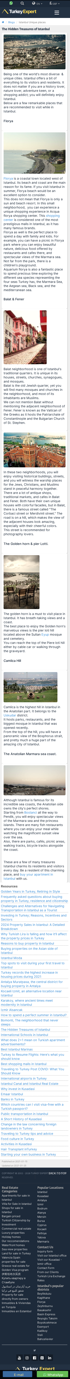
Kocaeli (41, 1229)
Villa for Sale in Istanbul (17, 1204)
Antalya (42, 1200)
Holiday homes (11, 1237)
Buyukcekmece (47, 1322)
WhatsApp (54, 1375)
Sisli (40, 1335)
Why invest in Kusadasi (18, 1089)
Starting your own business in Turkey (28, 1154)
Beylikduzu (44, 1293)
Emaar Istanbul (12, 1094)
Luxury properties (13, 1232)
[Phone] (12, 3)
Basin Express (46, 1314)
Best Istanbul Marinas (17, 1049)
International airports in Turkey (24, 1078)
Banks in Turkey (12, 1099)
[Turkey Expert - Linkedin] (49, 1357)
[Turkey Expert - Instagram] (27, 1357)
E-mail (18, 1375)
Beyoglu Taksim (47, 1318)
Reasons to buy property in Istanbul (27, 943)
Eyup (45, 634)
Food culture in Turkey (17, 1139)
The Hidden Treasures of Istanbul (25, 1029)
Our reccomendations (15, 1241)
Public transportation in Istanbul (24, 1114)
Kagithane (43, 1297)
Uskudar (10, 715)
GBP (55, 3)
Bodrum (42, 1208)
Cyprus (41, 1225)
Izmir (40, 1204)
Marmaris (43, 1241)
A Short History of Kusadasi (21, 1119)
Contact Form (45, 1268)
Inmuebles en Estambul (16, 1311)
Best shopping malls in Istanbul (23, 1064)
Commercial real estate (16, 1228)
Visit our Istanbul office (52, 1255)
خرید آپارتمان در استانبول (16, 1286)
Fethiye (42, 1233)
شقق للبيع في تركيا (13, 1290)
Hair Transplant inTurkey (19, 1149)
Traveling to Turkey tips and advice (27, 1133)
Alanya (41, 1212)
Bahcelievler (45, 1339)
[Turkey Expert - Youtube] (19, 1357)
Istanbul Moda (11, 958)
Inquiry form (45, 1251)
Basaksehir (44, 1310)
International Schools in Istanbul (24, 1035)
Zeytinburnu (45, 1306)
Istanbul (42, 1192)
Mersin (41, 1216)
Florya (9, 178)
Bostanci (31, 812)
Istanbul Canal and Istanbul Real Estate (29, 1084)
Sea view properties (14, 1249)
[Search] (23, 3)
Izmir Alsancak (12, 1010)
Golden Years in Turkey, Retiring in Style (30, 891)
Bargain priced (11, 1216)
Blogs (11, 22)
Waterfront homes (13, 1245)
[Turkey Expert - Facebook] (34, 1357)
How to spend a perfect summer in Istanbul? (34, 1015)
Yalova (41, 1237)
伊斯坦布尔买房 (11, 1274)
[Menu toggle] (56, 12)
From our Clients (48, 1272)
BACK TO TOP (58, 1173)
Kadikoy (42, 1330)
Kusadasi (43, 1196)
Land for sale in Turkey (16, 1253)
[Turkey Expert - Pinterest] (42, 1357)
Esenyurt (43, 1326)
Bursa (41, 1221)
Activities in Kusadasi (16, 1144)
